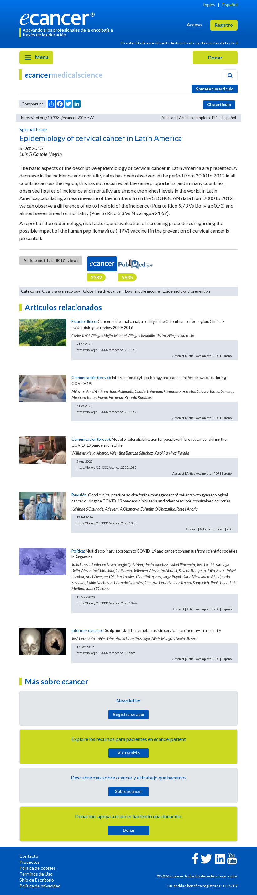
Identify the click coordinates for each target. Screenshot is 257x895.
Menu (41, 57)
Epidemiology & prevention (186, 291)
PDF (216, 117)
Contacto (28, 856)
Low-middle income (142, 291)
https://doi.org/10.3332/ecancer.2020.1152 (106, 412)
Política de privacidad (39, 885)
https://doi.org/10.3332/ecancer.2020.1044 (106, 603)
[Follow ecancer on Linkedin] (220, 858)
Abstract (168, 117)
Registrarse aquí (128, 714)
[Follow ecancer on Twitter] (206, 858)
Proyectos (29, 862)
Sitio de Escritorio (36, 879)
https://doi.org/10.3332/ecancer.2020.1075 (106, 523)
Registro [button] (224, 25)
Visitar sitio (129, 752)
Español (230, 4)
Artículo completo (194, 117)
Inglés (209, 4)
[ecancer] (58, 18)
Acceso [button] (194, 24)
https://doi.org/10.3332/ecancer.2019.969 (105, 653)
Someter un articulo (214, 88)
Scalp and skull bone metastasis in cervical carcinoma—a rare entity (163, 630)
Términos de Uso (36, 874)
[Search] (230, 75)
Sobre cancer (128, 791)
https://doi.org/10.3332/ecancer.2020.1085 (106, 467)
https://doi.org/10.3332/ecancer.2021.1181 (106, 350)
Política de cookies (37, 868)
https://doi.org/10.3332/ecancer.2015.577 (57, 117)
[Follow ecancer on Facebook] (195, 858)
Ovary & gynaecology (61, 291)
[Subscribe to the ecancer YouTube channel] (232, 858)
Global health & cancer (102, 291)
